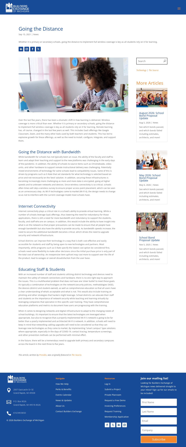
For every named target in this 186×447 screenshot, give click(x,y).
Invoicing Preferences (115, 405)
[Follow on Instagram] (26, 49)
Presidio (43, 355)
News (36, 34)
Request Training (113, 411)
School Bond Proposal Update (149, 239)
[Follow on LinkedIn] (21, 49)
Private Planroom (113, 394)
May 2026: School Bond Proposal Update (150, 177)
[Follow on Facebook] (32, 49)
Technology (141, 70)
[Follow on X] (38, 49)
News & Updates (64, 400)
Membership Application (117, 416)
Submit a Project (113, 389)
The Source (76, 355)
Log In (107, 384)
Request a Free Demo (115, 400)
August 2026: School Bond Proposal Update (151, 115)
